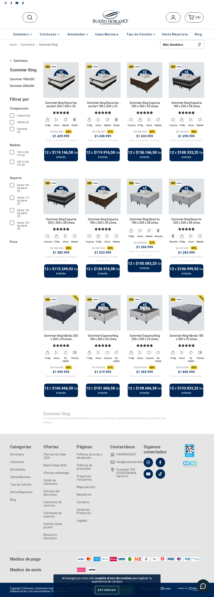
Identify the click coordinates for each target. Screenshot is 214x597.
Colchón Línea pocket (52, 525)
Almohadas (17, 469)
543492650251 (126, 454)
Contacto (83, 502)
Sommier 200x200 (22, 86)
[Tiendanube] (191, 590)
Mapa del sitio (86, 487)
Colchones (17, 462)
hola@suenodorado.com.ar (134, 462)
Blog (198, 34)
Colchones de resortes (52, 503)
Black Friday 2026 (55, 465)
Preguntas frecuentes (84, 478)
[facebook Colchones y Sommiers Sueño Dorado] (11, 3)
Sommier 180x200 (22, 79)
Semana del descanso (51, 493)
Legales (82, 520)
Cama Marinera (106, 34)
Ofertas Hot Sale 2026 (54, 456)
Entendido (107, 590)
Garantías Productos (84, 511)
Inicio (13, 44)
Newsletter (84, 494)
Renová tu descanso (50, 536)
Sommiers (28, 44)
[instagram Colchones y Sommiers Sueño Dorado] (6, 3)
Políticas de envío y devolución (89, 456)
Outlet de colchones (50, 482)
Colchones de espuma (52, 514)
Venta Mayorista (175, 34)
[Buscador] (29, 17)
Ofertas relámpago (56, 473)
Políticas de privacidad (84, 467)
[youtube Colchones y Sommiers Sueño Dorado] (17, 3)
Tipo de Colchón (21, 484)
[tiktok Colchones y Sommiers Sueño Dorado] (23, 3)
